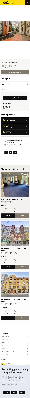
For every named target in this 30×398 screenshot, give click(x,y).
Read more (13, 385)
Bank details (5, 339)
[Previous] (2, 31)
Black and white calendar (8, 351)
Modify (22, 392)
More (22, 216)
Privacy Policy (5, 342)
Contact (8, 216)
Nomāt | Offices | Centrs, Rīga (9, 253)
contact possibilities (15, 72)
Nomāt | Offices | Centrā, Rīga (9, 304)
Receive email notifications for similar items (15, 141)
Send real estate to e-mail (14, 145)
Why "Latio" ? (5, 336)
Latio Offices (5, 345)
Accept (6, 392)
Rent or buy (5, 354)
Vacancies (4, 348)
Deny (14, 392)
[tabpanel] (15, 31)
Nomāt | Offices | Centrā (8, 201)
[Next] (28, 31)
